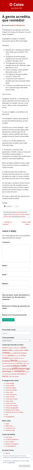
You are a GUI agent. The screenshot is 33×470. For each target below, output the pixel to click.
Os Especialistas (10, 446)
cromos (6, 352)
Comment (6, 242)
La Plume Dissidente (12, 439)
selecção (27, 214)
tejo (25, 374)
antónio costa (11, 214)
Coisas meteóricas (11, 394)
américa (5, 348)
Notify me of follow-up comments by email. (16, 307)
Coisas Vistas (9, 401)
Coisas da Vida (20, 212)
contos (21, 350)
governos (11, 358)
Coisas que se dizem (12, 399)
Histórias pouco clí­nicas (12, 410)
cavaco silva (7, 350)
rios (13, 371)
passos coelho (20, 365)
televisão (5, 376)
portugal (22, 214)
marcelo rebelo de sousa (9, 363)
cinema (16, 350)
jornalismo (21, 358)
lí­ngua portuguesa (23, 361)
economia (4, 355)
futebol (17, 214)
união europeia (8, 216)
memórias (19, 363)
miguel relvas (26, 363)
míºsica (4, 366)
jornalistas (6, 361)
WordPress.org (10, 430)
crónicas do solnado (12, 405)
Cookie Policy (11, 462)
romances (19, 371)
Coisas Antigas (10, 383)
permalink (22, 216)
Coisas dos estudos (11, 390)
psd (3, 371)
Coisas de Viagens (11, 388)
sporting (10, 374)
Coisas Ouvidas (10, 397)
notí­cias (9, 366)
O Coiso (16, 4)
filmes (23, 355)
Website (5, 284)
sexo (6, 374)
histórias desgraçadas (12, 408)
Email (4, 275)
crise (26, 350)
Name (5, 266)
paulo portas (6, 369)
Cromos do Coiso (11, 403)
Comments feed (10, 428)
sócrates (20, 374)
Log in (7, 424)
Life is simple (9, 442)
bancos (18, 348)
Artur (23, 25)
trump (10, 376)
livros (14, 360)
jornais (16, 358)
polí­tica (16, 368)
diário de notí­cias (20, 353)
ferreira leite (18, 355)
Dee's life (8, 437)
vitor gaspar (15, 376)
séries (15, 374)
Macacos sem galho (12, 444)
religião (8, 371)
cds (13, 350)
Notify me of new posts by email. (14, 315)
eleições (11, 355)
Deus (7, 453)
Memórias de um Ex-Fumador (14, 412)
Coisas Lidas (9, 392)
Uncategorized (10, 417)
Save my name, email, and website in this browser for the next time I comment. (16, 297)
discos (11, 353)
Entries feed (9, 426)
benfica (23, 348)
